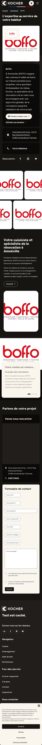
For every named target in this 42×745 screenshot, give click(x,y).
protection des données (16, 584)
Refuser (21, 732)
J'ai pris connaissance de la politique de (21, 583)
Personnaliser (21, 738)
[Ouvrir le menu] (37, 3)
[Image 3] (24, 59)
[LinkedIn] (4, 631)
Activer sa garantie (10, 676)
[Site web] (28, 159)
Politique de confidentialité (20, 742)
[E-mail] (36, 159)
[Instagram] (16, 631)
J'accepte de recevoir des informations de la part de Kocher (22, 574)
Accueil (5, 11)
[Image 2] (21, 59)
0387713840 (13, 478)
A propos (6, 682)
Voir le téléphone (19, 148)
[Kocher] (12, 3)
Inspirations (7, 692)
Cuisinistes (14, 11)
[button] (39, 706)
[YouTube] (22, 631)
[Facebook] (20, 159)
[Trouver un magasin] (31, 3)
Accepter (21, 726)
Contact (5, 687)
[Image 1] (17, 59)
